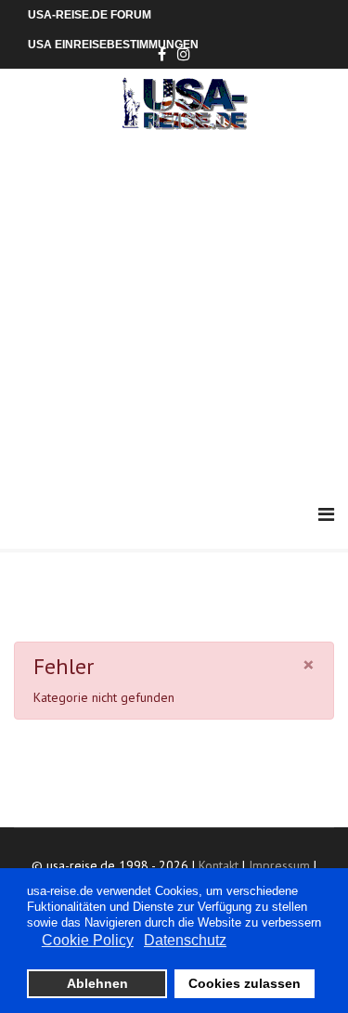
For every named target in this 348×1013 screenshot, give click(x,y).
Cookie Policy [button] (88, 940)
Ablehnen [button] (97, 983)
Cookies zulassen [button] (244, 983)
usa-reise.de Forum (89, 14)
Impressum (279, 865)
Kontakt (218, 865)
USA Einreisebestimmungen (113, 44)
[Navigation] (326, 515)
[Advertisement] (174, 313)
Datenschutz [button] (185, 940)
